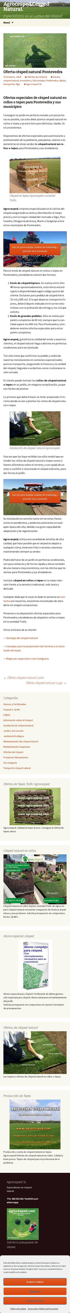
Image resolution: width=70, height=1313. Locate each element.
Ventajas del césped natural (22, 638)
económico (25, 80)
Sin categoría (10, 762)
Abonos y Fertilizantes (14, 704)
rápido (62, 80)
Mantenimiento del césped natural (20, 741)
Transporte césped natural (16, 768)
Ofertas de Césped (37, 76)
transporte (8, 84)
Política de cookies (18, 1308)
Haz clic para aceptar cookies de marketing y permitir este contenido (35, 248)
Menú (6, 22)
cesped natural (11, 80)
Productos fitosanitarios (15, 757)
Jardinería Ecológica (13, 736)
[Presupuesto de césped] (35, 879)
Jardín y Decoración (13, 730)
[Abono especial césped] (35, 965)
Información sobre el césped (18, 720)
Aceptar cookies (35, 1281)
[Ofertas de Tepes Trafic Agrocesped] (35, 806)
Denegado (35, 1291)
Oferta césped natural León (23, 677)
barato (56, 76)
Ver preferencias (35, 1300)
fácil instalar (38, 80)
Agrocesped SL (34, 84)
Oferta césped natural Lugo (46, 683)
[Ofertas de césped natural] (35, 1052)
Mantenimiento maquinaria (16, 746)
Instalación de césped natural (18, 725)
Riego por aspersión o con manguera (27, 658)
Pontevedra (52, 80)
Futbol (6, 714)
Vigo (18, 84)
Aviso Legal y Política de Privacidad (43, 1308)
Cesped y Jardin (11, 709)
